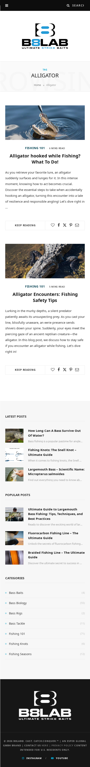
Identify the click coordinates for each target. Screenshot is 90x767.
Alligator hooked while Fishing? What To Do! (45, 159)
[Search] (68, 5)
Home (37, 85)
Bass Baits (16, 593)
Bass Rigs (15, 613)
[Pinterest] (70, 225)
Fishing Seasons (20, 654)
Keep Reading (25, 225)
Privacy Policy (62, 745)
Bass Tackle (17, 623)
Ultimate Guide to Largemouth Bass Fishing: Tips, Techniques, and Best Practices (55, 514)
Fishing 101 (35, 148)
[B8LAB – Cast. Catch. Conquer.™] (45, 36)
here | (46, 745)
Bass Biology (18, 603)
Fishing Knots (18, 644)
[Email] (77, 225)
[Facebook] (59, 225)
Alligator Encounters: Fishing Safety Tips (45, 297)
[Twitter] (65, 225)
